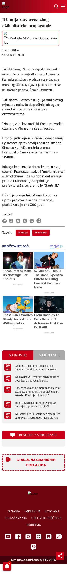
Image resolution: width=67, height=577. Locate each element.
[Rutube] (49, 536)
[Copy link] (4, 221)
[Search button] (56, 6)
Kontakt (52, 511)
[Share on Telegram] (18, 221)
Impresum (32, 511)
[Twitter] (38, 536)
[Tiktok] (59, 536)
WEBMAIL (33, 524)
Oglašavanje (16, 518)
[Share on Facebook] (11, 221)
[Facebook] (18, 536)
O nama (14, 511)
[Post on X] (25, 221)
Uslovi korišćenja (46, 518)
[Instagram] (28, 536)
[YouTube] (8, 536)
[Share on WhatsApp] (32, 221)
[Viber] (33, 547)
